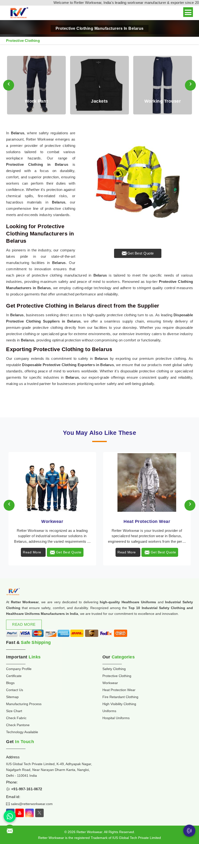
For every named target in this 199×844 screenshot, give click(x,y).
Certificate (14, 676)
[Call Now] (189, 831)
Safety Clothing (114, 669)
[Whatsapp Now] (10, 816)
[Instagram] (29, 813)
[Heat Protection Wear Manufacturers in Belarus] (52, 482)
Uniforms (109, 711)
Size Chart (14, 711)
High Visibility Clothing (119, 704)
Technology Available (22, 732)
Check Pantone (18, 725)
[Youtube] (19, 813)
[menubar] (188, 12)
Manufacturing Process (23, 704)
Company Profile (19, 669)
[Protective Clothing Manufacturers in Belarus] (138, 185)
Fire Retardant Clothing (147, 521)
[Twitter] (39, 813)
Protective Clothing (116, 676)
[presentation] (8, 85)
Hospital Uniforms (116, 718)
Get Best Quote (140, 253)
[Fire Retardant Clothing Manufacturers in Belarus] (147, 482)
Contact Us (14, 690)
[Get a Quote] (10, 831)
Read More (32, 552)
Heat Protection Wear (52, 521)
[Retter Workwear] (19, 13)
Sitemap (12, 697)
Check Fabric (16, 718)
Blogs (10, 683)
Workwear (110, 683)
